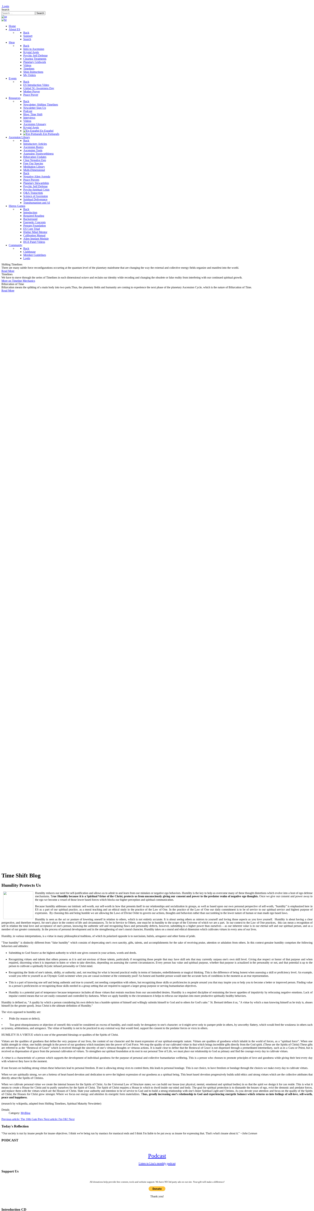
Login (5, 6)
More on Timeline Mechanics (18, 280)
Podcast (157, 1159)
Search (5, 9)
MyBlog (25, 1113)
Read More (7, 271)
